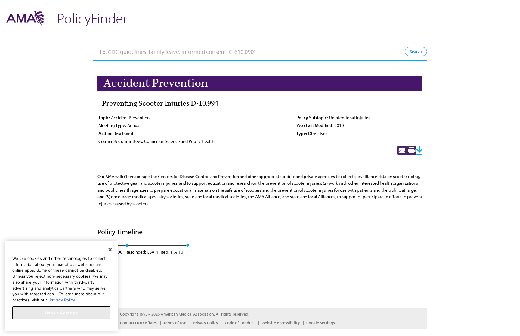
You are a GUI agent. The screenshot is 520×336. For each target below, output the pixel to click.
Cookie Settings (320, 322)
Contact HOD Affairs (138, 322)
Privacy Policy (205, 322)
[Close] (110, 249)
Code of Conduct (240, 322)
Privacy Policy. (63, 299)
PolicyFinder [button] (92, 18)
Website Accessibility (281, 322)
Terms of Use (174, 322)
